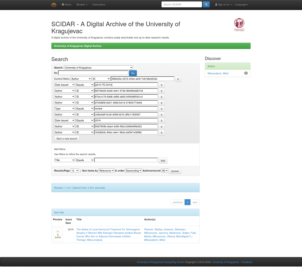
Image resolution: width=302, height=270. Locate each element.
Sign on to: (224, 4)
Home (67, 4)
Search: (58, 67)
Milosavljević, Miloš (154, 239)
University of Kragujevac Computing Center (160, 262)
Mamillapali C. (184, 236)
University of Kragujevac (225, 262)
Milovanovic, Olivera (164, 236)
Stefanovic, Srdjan (179, 233)
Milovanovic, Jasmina (156, 233)
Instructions (98, 4)
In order (119, 170)
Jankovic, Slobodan (174, 229)
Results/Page (62, 170)
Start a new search (66, 138)
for (55, 72)
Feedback (246, 262)
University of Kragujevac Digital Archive (78, 46)
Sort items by (90, 170)
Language (240, 4)
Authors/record (152, 170)
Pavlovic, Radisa (153, 229)
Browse (81, 4)
